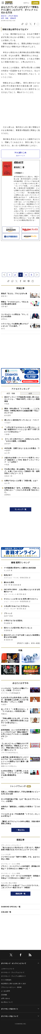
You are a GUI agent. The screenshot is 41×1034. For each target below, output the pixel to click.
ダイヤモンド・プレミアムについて (12, 972)
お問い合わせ (5, 998)
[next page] (37, 275)
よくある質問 (5, 991)
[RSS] (30, 955)
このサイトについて (7, 969)
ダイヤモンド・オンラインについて (13, 963)
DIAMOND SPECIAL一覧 (10, 906)
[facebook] (20, 955)
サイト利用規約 (6, 980)
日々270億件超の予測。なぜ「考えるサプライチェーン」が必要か (20, 800)
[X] (11, 955)
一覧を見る (20, 830)
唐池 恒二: (9, 16)
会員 (30, 393)
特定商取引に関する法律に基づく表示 (13, 983)
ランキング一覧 (20, 509)
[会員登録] (35, 2)
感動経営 (13, 18)
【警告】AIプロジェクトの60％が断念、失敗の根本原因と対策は (20, 822)
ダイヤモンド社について (9, 1016)
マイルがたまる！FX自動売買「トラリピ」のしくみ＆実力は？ (20, 815)
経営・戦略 (4, 18)
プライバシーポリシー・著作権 (11, 987)
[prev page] (4, 275)
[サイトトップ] (8, 2)
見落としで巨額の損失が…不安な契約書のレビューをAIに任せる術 (20, 792)
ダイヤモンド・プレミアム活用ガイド (13, 976)
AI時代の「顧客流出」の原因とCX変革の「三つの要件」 (20, 807)
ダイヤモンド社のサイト (9, 1009)
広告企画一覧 (6, 912)
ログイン (26, 2)
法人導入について (7, 1002)
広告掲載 (4, 995)
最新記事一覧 (21, 893)
